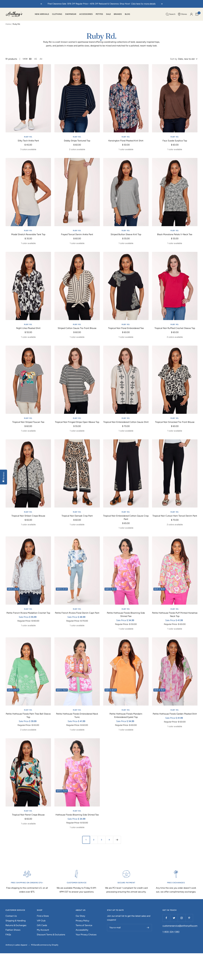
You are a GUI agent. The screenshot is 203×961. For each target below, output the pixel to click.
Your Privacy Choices (86, 934)
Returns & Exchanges (16, 925)
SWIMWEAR (70, 14)
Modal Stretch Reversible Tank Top (28, 234)
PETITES (99, 14)
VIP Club (41, 920)
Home (8, 24)
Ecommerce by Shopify (48, 945)
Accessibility (82, 930)
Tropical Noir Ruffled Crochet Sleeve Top (175, 328)
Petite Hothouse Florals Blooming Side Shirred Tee (126, 614)
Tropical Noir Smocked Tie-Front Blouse (174, 422)
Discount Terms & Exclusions (51, 934)
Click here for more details (143, 3)
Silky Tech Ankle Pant (28, 140)
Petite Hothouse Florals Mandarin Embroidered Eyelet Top (126, 715)
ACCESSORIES (86, 14)
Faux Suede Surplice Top (175, 140)
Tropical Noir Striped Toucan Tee (28, 422)
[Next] (117, 840)
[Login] (191, 14)
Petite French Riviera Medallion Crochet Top (28, 613)
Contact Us (11, 916)
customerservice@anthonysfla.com (180, 925)
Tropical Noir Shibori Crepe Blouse (28, 515)
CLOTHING (57, 14)
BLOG (127, 14)
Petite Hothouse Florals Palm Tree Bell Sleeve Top (28, 715)
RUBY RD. (28, 137)
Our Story (80, 916)
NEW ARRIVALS (42, 14)
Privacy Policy (82, 920)
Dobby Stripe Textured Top (77, 140)
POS (33, 945)
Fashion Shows (13, 930)
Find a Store (43, 916)
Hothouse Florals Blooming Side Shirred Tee (77, 814)
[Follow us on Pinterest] (189, 918)
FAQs (8, 934)
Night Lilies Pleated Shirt (28, 328)
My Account (43, 930)
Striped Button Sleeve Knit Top (126, 234)
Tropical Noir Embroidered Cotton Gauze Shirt (126, 422)
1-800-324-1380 (171, 931)
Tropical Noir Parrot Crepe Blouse (28, 814)
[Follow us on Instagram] (181, 918)
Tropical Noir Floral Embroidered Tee (126, 328)
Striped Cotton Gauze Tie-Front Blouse (77, 328)
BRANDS (118, 14)
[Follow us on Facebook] (166, 918)
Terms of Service (84, 925)
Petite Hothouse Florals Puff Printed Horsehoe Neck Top (174, 614)
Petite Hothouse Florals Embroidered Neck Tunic (77, 715)
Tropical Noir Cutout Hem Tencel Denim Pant (174, 515)
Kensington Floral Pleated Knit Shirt (125, 140)
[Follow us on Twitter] (174, 918)
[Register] (148, 928)
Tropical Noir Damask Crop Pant (77, 515)
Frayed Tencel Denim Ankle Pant (77, 234)
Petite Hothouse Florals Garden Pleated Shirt (175, 713)
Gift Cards (42, 925)
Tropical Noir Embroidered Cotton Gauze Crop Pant (126, 517)
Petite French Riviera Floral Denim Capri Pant (77, 613)
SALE (108, 14)
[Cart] (197, 14)
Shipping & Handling (16, 920)
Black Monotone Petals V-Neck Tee (174, 234)
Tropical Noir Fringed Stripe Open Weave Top (77, 422)
